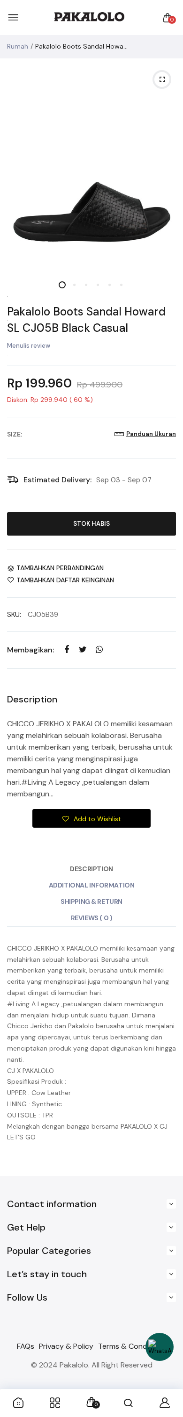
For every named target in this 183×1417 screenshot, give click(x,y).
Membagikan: (30, 650)
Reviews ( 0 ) (92, 918)
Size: (14, 434)
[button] (91, 818)
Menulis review (28, 346)
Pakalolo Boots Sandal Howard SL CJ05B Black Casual (86, 319)
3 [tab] (85, 284)
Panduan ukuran (151, 434)
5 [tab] (109, 284)
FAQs (25, 1346)
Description (91, 869)
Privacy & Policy (66, 1346)
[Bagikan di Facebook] (66, 650)
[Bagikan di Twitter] (83, 650)
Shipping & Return (91, 901)
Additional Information (92, 885)
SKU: (14, 614)
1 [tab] (62, 284)
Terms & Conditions (132, 1346)
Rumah (17, 46)
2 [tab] (73, 284)
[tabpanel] (91, 166)
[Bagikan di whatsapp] (99, 650)
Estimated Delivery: (57, 480)
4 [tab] (97, 284)
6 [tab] (120, 284)
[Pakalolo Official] (89, 18)
